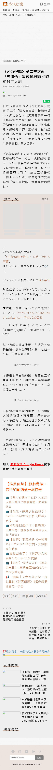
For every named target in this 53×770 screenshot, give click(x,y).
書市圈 (26, 10)
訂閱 (39, 757)
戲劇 (11, 14)
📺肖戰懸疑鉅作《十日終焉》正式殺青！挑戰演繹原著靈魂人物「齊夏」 (26, 530)
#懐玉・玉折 (29, 257)
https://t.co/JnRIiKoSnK (34, 313)
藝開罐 (35, 10)
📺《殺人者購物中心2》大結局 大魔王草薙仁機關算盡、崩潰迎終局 (26, 502)
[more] (44, 199)
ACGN (19, 14)
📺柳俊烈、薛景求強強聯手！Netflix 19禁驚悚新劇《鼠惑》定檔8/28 (26, 516)
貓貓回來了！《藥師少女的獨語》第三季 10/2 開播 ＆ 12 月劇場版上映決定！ (35, 718)
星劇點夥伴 (30, 14)
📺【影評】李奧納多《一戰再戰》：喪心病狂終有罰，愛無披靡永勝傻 (26, 544)
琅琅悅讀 (7, 61)
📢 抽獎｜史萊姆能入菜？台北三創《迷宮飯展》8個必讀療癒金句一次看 (26, 581)
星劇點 (16, 61)
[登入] (45, 4)
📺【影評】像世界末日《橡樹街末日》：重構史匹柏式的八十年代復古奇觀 (26, 567)
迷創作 (45, 10)
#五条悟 (44, 280)
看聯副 (16, 10)
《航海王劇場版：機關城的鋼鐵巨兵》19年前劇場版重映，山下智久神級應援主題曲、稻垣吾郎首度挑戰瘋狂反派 (35, 681)
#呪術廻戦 (13, 257)
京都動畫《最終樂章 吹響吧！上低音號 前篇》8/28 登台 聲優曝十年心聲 (35, 704)
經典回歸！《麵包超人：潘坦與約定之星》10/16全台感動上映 (35, 689)
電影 (5, 14)
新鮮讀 (6, 10)
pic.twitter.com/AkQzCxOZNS (23, 317)
